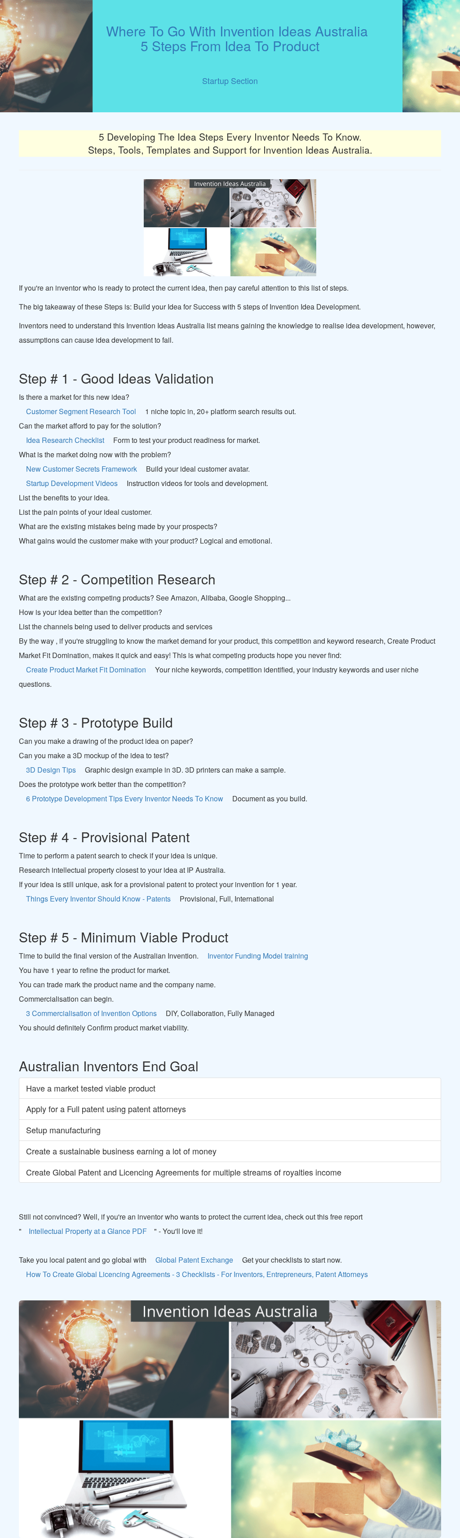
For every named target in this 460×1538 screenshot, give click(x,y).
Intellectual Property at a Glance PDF (88, 1231)
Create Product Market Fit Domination (86, 669)
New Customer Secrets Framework (81, 469)
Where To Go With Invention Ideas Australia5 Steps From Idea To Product (230, 38)
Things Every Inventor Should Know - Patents (98, 898)
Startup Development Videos (72, 483)
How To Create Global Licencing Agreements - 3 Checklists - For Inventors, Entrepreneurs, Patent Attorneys (197, 1274)
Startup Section (230, 80)
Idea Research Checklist (65, 440)
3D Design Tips (51, 770)
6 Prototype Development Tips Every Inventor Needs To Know (124, 798)
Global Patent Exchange (194, 1260)
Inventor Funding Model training (258, 955)
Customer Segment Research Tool (81, 411)
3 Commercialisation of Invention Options (91, 1013)
